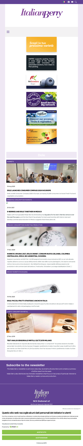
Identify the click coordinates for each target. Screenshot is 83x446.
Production (37, 225)
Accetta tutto (41, 432)
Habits (9, 312)
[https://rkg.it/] (41, 83)
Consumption (19, 200)
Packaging (23, 272)
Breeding (10, 200)
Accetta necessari (41, 438)
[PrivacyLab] (13, 427)
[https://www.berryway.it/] (41, 101)
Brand (9, 272)
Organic (10, 225)
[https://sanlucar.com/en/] (41, 119)
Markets (10, 161)
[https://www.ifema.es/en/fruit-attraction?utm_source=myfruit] (41, 138)
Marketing (28, 225)
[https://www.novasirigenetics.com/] (41, 46)
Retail (25, 312)
